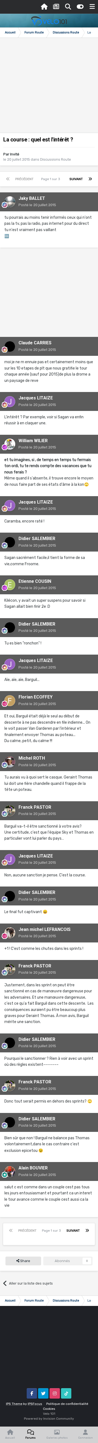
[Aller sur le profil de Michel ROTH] (9, 761)
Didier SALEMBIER (37, 538)
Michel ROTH (32, 758)
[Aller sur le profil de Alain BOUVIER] (9, 1171)
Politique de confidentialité (67, 1404)
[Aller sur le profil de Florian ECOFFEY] (9, 700)
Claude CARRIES (35, 342)
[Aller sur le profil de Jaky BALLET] (9, 201)
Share (24, 1261)
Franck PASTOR (35, 807)
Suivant (76, 179)
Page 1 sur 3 (51, 179)
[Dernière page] (90, 179)
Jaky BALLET (32, 198)
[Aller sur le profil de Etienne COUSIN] (9, 584)
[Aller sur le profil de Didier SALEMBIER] (9, 542)
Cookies (49, 1409)
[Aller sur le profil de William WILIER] (9, 444)
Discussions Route (55, 159)
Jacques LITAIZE (36, 397)
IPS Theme (14, 1404)
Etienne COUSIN (35, 581)
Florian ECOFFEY (36, 697)
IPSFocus (35, 1404)
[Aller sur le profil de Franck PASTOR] (9, 810)
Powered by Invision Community (49, 1419)
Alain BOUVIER (33, 1168)
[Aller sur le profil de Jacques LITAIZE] (9, 401)
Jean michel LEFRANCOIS (45, 929)
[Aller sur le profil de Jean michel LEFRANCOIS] (9, 932)
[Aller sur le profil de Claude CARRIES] (9, 346)
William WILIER (33, 440)
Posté (37, 205)
